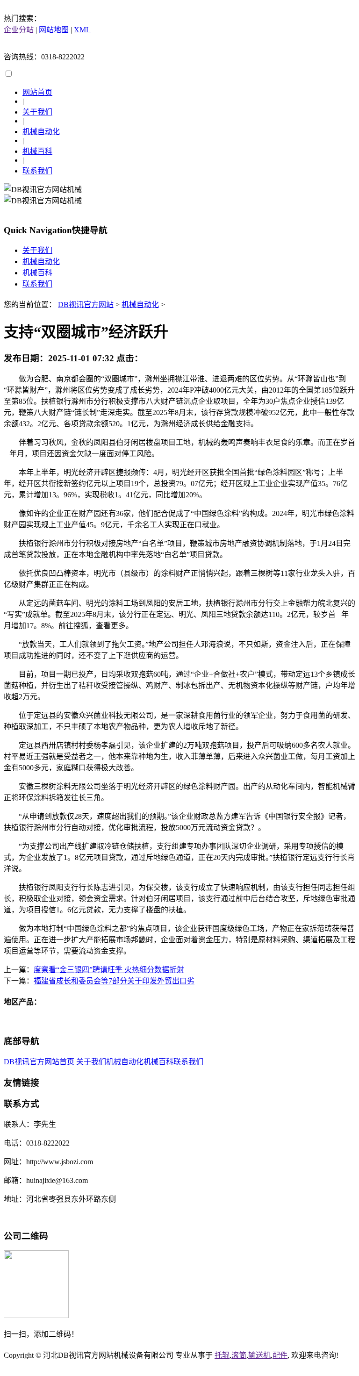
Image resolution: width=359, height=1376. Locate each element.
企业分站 (19, 30)
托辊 (222, 1355)
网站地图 (54, 30)
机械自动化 (41, 132)
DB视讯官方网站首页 (39, 1062)
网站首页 (37, 92)
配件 (280, 1355)
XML (82, 30)
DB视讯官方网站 (86, 304)
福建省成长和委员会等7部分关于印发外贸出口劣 (114, 981)
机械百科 (37, 151)
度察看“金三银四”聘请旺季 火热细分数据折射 (109, 970)
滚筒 (238, 1355)
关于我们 (37, 112)
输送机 (259, 1355)
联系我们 (37, 171)
